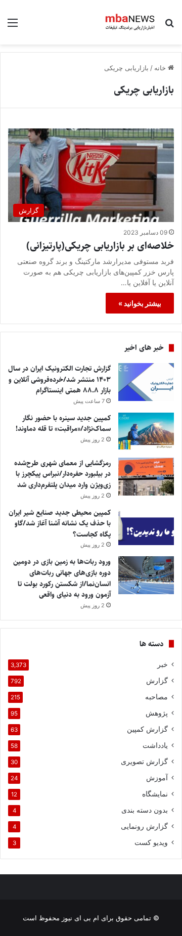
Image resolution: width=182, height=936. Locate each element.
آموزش (157, 778)
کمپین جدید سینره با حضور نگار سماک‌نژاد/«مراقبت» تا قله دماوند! (63, 424)
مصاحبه (156, 697)
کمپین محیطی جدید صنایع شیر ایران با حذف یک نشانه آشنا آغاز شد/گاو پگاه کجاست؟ (60, 523)
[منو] (13, 26)
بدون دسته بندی (144, 810)
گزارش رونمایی (144, 826)
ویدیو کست (151, 842)
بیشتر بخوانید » (139, 303)
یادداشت (155, 745)
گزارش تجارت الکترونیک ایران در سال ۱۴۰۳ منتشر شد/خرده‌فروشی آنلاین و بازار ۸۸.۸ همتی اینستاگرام (59, 379)
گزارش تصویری (144, 761)
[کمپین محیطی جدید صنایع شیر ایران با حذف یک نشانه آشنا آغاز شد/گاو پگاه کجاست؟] (146, 526)
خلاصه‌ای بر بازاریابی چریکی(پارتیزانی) (100, 246)
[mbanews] (130, 22)
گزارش (157, 681)
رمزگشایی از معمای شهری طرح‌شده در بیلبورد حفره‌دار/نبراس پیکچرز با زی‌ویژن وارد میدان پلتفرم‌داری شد (62, 474)
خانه (161, 68)
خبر (162, 664)
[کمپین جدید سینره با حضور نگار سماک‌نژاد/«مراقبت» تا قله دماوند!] (146, 432)
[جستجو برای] (169, 26)
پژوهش (157, 713)
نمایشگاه (155, 794)
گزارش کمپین (147, 729)
